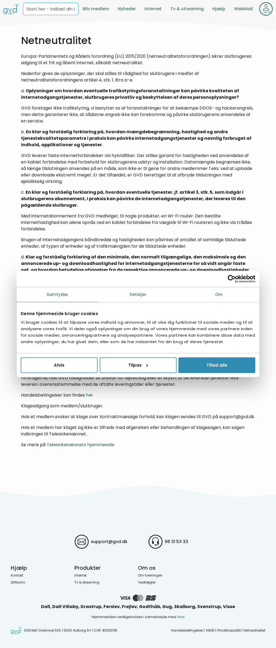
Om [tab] (219, 294)
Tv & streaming (187, 9)
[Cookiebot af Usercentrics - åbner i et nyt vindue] (231, 279)
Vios (181, 617)
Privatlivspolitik (229, 630)
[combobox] (51, 9)
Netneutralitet (254, 630)
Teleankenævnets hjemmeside (80, 445)
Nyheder (127, 9)
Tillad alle (216, 365)
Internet (153, 9)
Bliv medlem (96, 9)
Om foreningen (150, 575)
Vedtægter (147, 582)
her (89, 395)
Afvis (59, 365)
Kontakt (17, 575)
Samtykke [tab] (57, 294)
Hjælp (218, 9)
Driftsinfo (18, 582)
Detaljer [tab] (138, 294)
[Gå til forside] (11, 9)
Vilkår (210, 630)
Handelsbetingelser (187, 630)
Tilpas (135, 365)
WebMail (243, 9)
